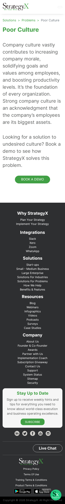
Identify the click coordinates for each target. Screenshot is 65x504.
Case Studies (32, 328)
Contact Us (32, 366)
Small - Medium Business (32, 269)
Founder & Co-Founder (32, 345)
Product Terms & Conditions (31, 485)
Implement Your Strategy (32, 224)
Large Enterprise (32, 273)
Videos (32, 315)
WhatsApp (32, 251)
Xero (32, 243)
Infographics (32, 311)
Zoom (32, 247)
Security (32, 383)
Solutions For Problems (32, 281)
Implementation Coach (32, 358)
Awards (32, 349)
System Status (32, 374)
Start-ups (32, 264)
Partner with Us (32, 354)
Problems (28, 20)
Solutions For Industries (32, 277)
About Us (32, 341)
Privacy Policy (31, 468)
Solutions (9, 20)
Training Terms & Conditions (31, 479)
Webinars (32, 307)
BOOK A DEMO (32, 179)
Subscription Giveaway (32, 362)
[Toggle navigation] (60, 7)
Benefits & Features (32, 289)
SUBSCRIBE (32, 422)
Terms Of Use (31, 474)
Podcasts (33, 319)
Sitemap (32, 378)
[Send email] (58, 36)
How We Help (32, 285)
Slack (32, 238)
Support (32, 370)
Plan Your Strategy (32, 219)
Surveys (32, 323)
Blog (33, 303)
